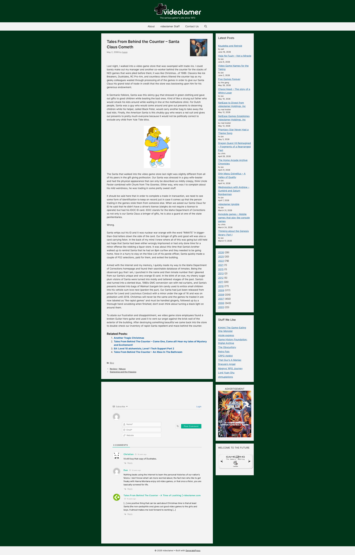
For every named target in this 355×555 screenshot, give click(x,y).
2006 (221, 303)
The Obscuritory (227, 347)
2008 (221, 294)
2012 (221, 277)
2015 (221, 269)
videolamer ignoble (228, 204)
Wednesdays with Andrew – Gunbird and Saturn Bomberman (233, 191)
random (235, 466)
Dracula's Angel (226, 364)
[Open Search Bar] (205, 26)
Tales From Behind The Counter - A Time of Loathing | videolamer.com (162, 495)
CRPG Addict (225, 355)
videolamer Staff (170, 26)
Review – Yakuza (117, 369)
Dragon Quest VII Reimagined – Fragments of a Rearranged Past (234, 147)
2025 (221, 256)
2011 (220, 282)
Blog (112, 363)
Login (198, 406)
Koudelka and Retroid (230, 45)
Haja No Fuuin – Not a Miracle (234, 55)
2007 (221, 298)
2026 (221, 252)
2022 (221, 260)
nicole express (226, 335)
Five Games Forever (229, 79)
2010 (221, 286)
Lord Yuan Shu (226, 372)
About (151, 26)
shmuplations (225, 377)
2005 (221, 307)
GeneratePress (193, 550)
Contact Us (192, 26)
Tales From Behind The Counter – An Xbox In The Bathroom (148, 352)
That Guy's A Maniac (229, 360)
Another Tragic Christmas (129, 337)
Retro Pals (224, 351)
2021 (221, 265)
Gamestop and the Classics (123, 372)
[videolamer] (177, 9)
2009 (221, 290)
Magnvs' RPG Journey (230, 368)
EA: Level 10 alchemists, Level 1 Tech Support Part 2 (144, 348)
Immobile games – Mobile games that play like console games (234, 218)
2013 (221, 273)
